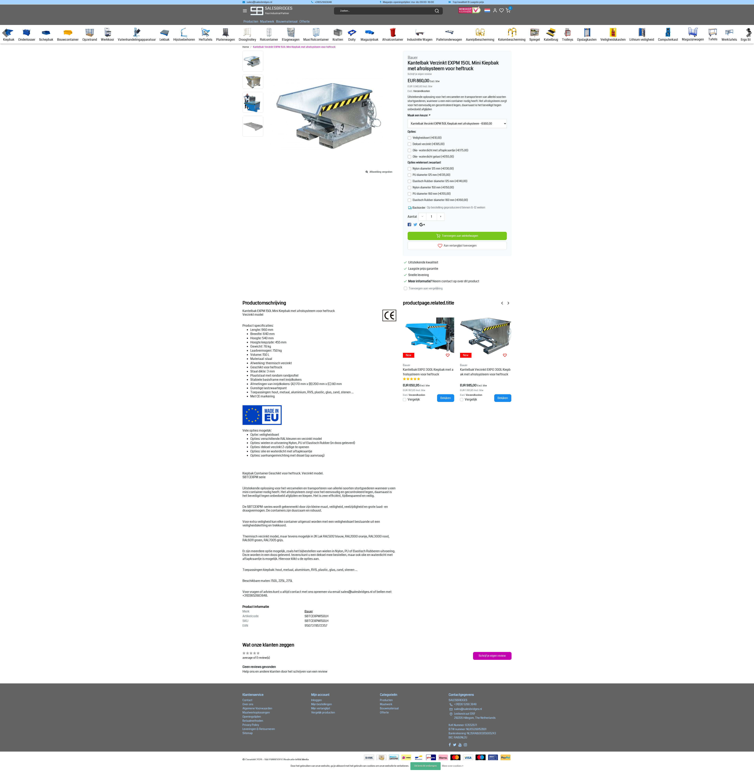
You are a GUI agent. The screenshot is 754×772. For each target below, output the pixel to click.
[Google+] (422, 224)
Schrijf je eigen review (420, 74)
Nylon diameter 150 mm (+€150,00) (433, 187)
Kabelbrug (551, 39)
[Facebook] (409, 224)
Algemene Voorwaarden (257, 708)
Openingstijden (251, 717)
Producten (250, 21)
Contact (247, 700)
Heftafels (205, 39)
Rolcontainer (269, 39)
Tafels (712, 39)
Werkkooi (107, 39)
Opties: (412, 132)
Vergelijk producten (323, 712)
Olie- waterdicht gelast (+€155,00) (433, 157)
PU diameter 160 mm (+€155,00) (432, 194)
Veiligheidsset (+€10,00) (427, 138)
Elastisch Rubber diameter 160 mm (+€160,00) (440, 200)
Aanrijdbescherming (480, 39)
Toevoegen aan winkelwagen (460, 236)
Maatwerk (267, 21)
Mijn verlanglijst (320, 708)
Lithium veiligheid (642, 39)
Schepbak (46, 39)
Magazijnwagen (693, 39)
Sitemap (247, 733)
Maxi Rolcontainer (316, 39)
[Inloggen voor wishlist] (447, 355)
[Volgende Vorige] (508, 303)
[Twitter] (415, 224)
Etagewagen (290, 39)
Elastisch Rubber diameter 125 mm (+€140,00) (440, 181)
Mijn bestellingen (321, 704)
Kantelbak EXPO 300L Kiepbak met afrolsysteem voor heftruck (428, 372)
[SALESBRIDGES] (257, 11)
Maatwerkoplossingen (256, 712)
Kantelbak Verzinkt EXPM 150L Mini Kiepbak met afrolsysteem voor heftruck (294, 47)
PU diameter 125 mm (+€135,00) (431, 175)
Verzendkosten (421, 91)
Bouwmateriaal (286, 21)
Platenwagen (225, 39)
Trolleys (567, 39)
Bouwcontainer (68, 39)
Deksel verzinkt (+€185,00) (429, 144)
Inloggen (316, 700)
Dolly (351, 39)
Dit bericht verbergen (425, 766)
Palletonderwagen (449, 39)
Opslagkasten (587, 39)
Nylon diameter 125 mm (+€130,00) (433, 169)
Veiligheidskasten (613, 39)
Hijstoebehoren (184, 39)
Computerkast (668, 39)
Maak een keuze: (419, 115)
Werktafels (729, 39)
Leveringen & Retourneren (258, 729)
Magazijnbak (369, 39)
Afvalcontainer (392, 39)
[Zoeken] (437, 10)
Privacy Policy (250, 725)
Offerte (304, 21)
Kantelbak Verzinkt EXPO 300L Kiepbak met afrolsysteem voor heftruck (485, 372)
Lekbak (164, 39)
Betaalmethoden (252, 721)
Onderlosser (26, 39)
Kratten (338, 39)
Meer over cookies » (452, 766)
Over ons (247, 704)
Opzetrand (89, 39)
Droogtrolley (247, 39)
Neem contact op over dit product (455, 281)
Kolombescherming (511, 39)
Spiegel (534, 39)
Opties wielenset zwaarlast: (424, 162)
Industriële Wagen (419, 39)
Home (245, 47)
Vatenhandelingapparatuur (137, 39)
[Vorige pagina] (502, 303)
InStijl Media (302, 759)
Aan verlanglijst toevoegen (460, 246)
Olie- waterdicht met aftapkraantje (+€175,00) (440, 150)
